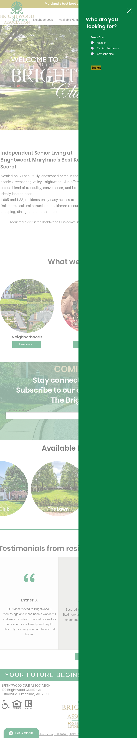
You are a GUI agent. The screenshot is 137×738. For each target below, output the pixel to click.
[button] (129, 11)
